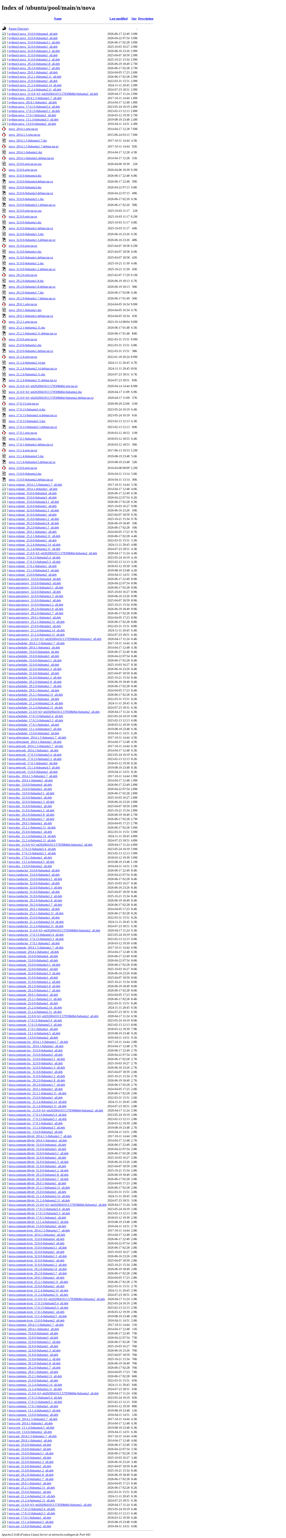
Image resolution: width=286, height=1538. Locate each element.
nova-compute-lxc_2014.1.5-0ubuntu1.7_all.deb (38, 1042)
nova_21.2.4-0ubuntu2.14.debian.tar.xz (33, 368)
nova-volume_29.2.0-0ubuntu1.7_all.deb (34, 527)
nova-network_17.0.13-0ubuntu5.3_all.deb (35, 759)
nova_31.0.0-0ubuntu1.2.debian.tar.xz (32, 269)
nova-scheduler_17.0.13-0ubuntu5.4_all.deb (36, 716)
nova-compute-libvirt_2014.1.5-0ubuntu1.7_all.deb (40, 1136)
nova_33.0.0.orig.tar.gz (23, 169)
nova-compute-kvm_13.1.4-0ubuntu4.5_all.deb (38, 1316)
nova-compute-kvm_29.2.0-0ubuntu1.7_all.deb (38, 1273)
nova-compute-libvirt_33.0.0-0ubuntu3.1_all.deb (38, 1153)
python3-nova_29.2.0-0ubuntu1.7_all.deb (34, 68)
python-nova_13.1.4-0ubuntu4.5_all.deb (33, 119)
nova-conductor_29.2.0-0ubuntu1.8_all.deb (35, 900)
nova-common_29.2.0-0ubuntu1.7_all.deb (35, 1367)
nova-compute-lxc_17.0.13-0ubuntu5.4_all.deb (38, 1114)
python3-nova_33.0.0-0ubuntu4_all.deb (33, 33)
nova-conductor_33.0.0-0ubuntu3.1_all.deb (35, 879)
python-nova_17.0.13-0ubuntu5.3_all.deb (34, 111)
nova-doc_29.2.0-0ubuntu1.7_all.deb (31, 819)
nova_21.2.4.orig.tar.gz (23, 356)
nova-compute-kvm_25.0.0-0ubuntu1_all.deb (36, 1286)
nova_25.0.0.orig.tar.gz (23, 339)
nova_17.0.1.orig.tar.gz (23, 432)
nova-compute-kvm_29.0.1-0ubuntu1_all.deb (36, 1277)
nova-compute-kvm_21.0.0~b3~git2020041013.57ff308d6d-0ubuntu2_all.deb (57, 1299)
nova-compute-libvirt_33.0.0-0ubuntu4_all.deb (37, 1144)
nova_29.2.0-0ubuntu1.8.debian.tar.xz (32, 286)
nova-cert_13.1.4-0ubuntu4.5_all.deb (31, 1427)
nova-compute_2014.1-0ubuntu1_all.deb (34, 952)
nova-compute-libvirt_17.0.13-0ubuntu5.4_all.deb (39, 1209)
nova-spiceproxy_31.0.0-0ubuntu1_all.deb (35, 600)
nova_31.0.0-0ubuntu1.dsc (25, 251)
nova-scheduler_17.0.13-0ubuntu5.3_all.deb (36, 720)
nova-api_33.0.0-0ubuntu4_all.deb (30, 1444)
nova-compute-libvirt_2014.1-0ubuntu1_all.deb (38, 1140)
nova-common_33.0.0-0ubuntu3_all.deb (33, 1337)
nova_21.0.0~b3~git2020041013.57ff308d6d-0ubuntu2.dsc (45, 392)
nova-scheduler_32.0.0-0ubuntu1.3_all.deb (35, 669)
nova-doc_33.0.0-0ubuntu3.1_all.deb (31, 793)
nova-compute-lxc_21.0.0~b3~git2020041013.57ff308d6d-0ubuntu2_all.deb (56, 1110)
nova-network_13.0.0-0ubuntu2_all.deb (33, 771)
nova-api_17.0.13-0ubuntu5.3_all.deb (32, 1513)
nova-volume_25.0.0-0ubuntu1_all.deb (33, 540)
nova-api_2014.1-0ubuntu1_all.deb (30, 1440)
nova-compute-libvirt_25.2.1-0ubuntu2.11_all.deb (39, 1187)
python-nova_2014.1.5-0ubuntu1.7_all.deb (35, 98)
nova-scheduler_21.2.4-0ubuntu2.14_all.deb (36, 703)
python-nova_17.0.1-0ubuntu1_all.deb (32, 115)
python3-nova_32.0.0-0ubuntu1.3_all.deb (34, 51)
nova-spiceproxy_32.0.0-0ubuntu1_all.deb (35, 591)
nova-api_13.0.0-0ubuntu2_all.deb (30, 1526)
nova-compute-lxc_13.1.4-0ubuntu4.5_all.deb (37, 1127)
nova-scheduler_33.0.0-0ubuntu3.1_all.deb (35, 660)
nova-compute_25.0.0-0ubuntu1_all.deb (33, 1003)
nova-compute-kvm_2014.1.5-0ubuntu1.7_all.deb (39, 1230)
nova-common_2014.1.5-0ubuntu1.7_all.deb (36, 1324)
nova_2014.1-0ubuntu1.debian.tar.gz (31, 158)
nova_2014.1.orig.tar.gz (23, 129)
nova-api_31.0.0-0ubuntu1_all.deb (30, 1466)
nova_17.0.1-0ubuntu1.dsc (25, 438)
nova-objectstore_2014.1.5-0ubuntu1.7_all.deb (37, 737)
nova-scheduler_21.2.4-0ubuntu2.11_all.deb (36, 707)
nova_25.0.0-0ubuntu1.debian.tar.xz (31, 351)
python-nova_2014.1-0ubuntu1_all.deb (33, 102)
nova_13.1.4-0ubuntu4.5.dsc (26, 456)
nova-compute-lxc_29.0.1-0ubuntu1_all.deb (36, 1089)
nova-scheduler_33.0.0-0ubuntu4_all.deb (34, 651)
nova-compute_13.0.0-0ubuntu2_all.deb (33, 1037)
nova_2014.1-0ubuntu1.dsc (25, 152)
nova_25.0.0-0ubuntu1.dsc (25, 345)
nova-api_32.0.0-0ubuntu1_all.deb (30, 1457)
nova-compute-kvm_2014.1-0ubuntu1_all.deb (37, 1234)
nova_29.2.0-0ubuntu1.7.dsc (26, 292)
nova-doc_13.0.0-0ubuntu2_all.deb (30, 866)
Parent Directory (19, 28)
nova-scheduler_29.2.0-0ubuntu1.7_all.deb (35, 686)
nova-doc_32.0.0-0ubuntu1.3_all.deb (31, 801)
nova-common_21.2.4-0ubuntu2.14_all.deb (35, 1384)
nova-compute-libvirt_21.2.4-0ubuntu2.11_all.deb (39, 1200)
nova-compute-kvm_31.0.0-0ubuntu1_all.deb (36, 1260)
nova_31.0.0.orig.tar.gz (23, 245)
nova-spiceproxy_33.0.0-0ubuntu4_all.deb (35, 579)
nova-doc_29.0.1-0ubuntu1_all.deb (30, 823)
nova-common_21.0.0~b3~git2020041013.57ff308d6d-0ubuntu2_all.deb (54, 1393)
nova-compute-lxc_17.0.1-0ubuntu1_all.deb (36, 1123)
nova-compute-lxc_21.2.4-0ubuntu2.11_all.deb (37, 1106)
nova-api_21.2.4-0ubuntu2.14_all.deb (32, 1496)
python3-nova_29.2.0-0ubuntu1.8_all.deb (34, 63)
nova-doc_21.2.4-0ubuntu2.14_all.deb (32, 836)
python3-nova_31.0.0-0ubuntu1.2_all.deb (34, 59)
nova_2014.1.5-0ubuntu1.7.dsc (28, 140)
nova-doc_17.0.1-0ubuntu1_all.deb (30, 857)
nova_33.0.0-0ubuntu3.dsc (25, 187)
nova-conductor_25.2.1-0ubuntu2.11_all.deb (36, 913)
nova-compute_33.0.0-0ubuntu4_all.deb (33, 956)
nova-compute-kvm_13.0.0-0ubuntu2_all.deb (36, 1320)
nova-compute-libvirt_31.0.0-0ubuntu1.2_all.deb (38, 1170)
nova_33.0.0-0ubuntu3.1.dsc (26, 199)
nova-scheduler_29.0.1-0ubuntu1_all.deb (34, 690)
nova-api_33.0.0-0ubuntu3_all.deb (30, 1449)
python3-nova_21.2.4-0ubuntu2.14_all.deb (35, 85)
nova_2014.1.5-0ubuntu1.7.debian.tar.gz (34, 146)
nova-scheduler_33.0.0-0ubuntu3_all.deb (34, 656)
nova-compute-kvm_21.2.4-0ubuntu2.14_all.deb (38, 1290)
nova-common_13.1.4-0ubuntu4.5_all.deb (35, 1410)
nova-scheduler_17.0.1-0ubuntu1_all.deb (34, 724)
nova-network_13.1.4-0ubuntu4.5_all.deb (34, 767)
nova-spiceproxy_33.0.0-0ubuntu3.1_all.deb (36, 587)
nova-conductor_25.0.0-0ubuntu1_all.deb (34, 917)
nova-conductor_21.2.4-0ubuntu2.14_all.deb (36, 922)
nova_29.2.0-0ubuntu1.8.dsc (26, 281)
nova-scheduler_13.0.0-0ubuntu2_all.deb (34, 733)
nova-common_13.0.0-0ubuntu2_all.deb (33, 1414)
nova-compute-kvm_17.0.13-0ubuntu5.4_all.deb (38, 1303)
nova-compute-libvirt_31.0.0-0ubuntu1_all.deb (37, 1166)
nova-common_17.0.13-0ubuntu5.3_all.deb (35, 1402)
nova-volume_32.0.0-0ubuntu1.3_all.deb (34, 510)
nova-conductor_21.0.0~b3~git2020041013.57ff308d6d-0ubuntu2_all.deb (54, 930)
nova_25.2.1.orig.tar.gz (23, 321)
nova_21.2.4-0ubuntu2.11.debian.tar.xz (33, 380)
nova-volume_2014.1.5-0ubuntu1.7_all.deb (35, 484)
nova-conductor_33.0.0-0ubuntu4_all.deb (34, 870)
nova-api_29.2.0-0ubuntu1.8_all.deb (31, 1474)
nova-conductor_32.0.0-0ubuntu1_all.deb (34, 883)
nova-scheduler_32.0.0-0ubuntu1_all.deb (34, 664)
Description (145, 18)
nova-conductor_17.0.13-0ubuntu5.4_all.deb (36, 934)
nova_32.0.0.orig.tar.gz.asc (25, 210)
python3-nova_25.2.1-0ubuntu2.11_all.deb (35, 76)
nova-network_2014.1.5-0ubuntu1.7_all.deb (36, 746)
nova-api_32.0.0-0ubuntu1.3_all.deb (31, 1462)
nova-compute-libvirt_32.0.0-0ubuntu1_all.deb (37, 1157)
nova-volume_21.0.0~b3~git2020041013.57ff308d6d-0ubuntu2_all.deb (53, 553)
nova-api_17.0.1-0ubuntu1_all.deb (30, 1517)
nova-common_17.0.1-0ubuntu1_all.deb (33, 1406)
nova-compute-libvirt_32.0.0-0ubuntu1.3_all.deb (38, 1162)
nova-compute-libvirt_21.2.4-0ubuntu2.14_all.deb (39, 1196)
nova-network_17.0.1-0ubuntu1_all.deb (33, 763)
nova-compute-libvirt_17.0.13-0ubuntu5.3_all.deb (39, 1213)
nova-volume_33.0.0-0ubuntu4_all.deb (33, 493)
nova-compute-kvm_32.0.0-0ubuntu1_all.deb (36, 1252)
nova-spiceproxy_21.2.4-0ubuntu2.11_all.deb (37, 634)
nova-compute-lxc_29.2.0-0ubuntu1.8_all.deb (37, 1080)
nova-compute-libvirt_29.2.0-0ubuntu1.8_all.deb (38, 1174)
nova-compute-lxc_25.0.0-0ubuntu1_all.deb (36, 1097)
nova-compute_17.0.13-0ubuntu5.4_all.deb (35, 1020)
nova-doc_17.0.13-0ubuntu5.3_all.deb (32, 853)
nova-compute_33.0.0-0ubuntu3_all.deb (33, 960)
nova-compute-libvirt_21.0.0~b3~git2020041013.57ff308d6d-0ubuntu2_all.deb (58, 1204)
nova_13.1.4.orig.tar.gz (23, 450)
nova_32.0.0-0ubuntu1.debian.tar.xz (31, 228)
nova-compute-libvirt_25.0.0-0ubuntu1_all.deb (37, 1192)
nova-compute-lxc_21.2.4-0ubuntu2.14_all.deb (38, 1102)
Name (58, 18)
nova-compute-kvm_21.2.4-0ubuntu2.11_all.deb (38, 1294)
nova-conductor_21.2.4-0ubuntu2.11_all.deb (36, 926)
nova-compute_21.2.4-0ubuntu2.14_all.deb (35, 1007)
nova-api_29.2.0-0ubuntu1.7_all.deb (31, 1479)
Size (134, 18)
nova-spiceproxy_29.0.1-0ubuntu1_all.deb (35, 617)
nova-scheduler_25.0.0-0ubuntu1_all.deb (34, 699)
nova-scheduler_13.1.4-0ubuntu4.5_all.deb (35, 729)
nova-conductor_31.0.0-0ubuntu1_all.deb (34, 891)
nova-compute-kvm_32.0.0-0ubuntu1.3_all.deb (38, 1256)
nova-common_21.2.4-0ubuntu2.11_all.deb (35, 1389)
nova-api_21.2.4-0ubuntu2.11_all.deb (32, 1500)
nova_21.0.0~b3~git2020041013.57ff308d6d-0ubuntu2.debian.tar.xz (51, 397)
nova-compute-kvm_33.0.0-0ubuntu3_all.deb (36, 1243)
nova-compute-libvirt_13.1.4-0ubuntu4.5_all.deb (38, 1222)
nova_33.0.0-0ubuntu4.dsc (25, 175)
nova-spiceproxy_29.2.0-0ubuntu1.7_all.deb (36, 613)
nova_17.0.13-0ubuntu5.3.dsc (27, 421)
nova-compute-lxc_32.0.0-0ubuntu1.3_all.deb (37, 1067)
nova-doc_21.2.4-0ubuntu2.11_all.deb (32, 840)
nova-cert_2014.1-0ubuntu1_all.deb (31, 1423)
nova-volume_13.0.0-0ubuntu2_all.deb (33, 574)
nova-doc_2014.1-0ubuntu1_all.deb (31, 780)
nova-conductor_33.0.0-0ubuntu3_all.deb (34, 874)
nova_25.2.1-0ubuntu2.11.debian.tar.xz (33, 333)
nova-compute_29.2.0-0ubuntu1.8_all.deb (34, 986)
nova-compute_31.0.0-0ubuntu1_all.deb (33, 977)
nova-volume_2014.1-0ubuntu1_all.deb (33, 489)
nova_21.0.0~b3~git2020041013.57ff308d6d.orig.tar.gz (43, 386)
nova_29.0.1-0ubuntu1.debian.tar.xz (31, 316)
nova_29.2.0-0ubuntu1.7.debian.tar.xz (32, 298)
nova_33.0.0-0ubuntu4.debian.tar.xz (31, 181)
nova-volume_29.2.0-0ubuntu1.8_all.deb (34, 523)
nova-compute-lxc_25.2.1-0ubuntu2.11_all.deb (37, 1093)
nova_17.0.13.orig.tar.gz (24, 403)
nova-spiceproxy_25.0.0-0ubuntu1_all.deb (35, 626)
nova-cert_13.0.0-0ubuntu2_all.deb (30, 1432)
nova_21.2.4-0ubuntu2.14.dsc (27, 362)
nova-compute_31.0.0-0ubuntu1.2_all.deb (34, 982)
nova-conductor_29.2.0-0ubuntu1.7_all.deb (35, 904)
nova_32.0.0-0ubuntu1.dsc (25, 222)
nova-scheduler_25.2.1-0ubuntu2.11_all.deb (36, 694)
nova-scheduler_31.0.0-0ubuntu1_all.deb (34, 673)
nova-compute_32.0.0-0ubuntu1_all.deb (33, 969)
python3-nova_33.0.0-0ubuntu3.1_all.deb (34, 42)
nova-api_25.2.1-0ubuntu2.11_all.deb (32, 1487)
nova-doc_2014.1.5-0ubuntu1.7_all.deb (33, 776)
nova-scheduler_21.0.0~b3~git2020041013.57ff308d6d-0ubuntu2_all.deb (54, 711)
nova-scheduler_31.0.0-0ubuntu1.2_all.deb (35, 677)
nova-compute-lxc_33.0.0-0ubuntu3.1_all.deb (37, 1059)
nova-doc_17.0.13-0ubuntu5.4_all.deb (32, 849)
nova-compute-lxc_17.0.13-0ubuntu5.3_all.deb (38, 1119)
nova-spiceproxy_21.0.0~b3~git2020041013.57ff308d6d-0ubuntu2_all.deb (55, 639)
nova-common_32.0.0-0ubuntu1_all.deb (33, 1346)
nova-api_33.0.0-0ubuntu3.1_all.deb (31, 1453)
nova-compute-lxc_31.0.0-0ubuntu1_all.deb (36, 1072)
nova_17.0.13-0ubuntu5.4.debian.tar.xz (33, 415)
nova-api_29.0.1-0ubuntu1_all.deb (30, 1483)
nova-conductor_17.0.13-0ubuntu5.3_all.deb (36, 939)
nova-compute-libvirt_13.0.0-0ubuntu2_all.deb (37, 1226)
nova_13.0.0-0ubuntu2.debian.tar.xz (31, 479)
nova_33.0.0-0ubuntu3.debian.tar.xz (31, 193)
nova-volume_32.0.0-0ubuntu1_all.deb (33, 506)
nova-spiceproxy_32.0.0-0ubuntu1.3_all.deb (36, 596)
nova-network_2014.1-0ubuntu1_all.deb (33, 750)
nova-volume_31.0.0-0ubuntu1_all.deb (33, 514)
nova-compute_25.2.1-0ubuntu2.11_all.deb (35, 999)
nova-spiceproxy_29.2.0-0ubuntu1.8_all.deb (36, 609)
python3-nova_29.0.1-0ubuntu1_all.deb (33, 72)
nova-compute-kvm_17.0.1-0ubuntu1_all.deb (36, 1312)
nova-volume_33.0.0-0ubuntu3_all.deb (33, 497)
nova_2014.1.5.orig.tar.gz (24, 134)
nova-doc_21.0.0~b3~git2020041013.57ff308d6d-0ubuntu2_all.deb (50, 844)
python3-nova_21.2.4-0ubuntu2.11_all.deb (35, 89)
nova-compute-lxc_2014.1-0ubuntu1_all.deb (36, 1046)
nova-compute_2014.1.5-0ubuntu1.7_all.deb (36, 947)
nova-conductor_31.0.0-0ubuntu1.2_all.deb (35, 896)
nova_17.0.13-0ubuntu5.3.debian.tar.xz (33, 427)
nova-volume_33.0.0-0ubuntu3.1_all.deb (34, 501)
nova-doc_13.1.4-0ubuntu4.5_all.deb (31, 861)
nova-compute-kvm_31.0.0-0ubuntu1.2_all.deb (38, 1264)
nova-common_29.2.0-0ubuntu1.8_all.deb (35, 1363)
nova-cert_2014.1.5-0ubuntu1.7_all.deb (33, 1419)
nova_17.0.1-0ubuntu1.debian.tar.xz (31, 444)
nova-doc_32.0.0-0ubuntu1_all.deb (30, 797)
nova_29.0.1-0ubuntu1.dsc (25, 310)
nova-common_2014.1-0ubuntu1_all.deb (34, 1329)
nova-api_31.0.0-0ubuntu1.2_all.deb (31, 1470)
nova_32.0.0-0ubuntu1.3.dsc (26, 234)
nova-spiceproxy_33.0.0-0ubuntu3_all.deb (35, 583)
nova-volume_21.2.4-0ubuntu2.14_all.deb (35, 544)
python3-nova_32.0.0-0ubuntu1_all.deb (33, 46)
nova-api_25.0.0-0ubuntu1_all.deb (30, 1492)
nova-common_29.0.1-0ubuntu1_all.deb (33, 1372)
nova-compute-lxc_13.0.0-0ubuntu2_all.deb (36, 1132)
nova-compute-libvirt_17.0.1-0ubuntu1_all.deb (37, 1217)
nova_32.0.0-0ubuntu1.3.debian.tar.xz (32, 240)
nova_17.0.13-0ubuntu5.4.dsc (27, 409)
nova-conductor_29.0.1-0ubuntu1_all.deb (34, 909)
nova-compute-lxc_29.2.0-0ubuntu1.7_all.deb (37, 1084)
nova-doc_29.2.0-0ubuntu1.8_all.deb (31, 814)
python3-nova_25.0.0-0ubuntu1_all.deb (33, 81)
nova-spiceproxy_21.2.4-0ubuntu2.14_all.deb (37, 630)
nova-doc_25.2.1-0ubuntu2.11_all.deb (32, 827)
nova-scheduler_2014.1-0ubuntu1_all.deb (34, 647)
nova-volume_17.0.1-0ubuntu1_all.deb (33, 566)
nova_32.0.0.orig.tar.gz (23, 216)
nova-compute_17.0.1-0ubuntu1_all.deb (33, 1029)
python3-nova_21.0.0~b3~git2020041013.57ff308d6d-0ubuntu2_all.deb (53, 93)
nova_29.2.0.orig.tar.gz (23, 275)
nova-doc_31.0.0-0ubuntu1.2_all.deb (31, 810)
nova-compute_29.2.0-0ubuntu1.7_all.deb (34, 990)
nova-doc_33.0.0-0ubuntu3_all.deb (30, 789)
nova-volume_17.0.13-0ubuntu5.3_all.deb (35, 561)
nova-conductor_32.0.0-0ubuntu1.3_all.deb (35, 887)
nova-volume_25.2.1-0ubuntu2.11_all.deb (34, 536)
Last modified (119, 18)
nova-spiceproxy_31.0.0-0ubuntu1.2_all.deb (36, 604)
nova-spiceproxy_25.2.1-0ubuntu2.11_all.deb (37, 621)
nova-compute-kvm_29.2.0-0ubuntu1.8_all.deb (38, 1269)
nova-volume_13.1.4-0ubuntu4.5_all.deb (34, 570)
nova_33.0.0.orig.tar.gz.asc (25, 164)
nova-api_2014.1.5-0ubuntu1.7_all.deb (33, 1436)
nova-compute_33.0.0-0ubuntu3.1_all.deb (34, 964)
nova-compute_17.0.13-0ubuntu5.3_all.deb (35, 1024)
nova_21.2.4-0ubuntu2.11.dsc (27, 374)
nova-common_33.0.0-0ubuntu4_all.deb (33, 1333)
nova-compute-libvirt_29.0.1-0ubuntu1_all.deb (37, 1183)
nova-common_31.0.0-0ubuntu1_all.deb (33, 1354)
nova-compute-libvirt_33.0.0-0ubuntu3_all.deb (37, 1149)
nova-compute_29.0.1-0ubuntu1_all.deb (33, 994)
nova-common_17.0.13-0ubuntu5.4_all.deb (35, 1397)
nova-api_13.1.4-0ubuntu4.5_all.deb (31, 1522)
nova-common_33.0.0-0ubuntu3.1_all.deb (35, 1342)
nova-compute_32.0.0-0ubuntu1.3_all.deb (34, 973)
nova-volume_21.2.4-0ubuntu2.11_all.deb (34, 549)
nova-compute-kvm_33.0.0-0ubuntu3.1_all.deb (38, 1247)
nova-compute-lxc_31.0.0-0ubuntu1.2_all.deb (37, 1076)
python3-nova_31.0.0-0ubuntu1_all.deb (33, 55)
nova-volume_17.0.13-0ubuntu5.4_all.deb (35, 557)
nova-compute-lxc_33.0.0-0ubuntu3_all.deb (36, 1054)
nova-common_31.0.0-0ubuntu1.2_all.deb (35, 1359)
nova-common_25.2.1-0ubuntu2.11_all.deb (35, 1376)
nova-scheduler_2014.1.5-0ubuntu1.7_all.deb (37, 643)
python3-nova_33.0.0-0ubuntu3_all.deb (33, 38)
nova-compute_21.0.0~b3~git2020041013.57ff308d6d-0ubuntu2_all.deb (53, 1016)
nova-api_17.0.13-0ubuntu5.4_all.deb (32, 1509)
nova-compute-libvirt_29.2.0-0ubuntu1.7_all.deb (38, 1179)
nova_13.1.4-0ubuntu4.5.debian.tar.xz (32, 462)
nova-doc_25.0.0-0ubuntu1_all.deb (30, 831)
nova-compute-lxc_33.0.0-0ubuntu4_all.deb (36, 1050)
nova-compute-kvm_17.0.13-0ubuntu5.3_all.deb (38, 1307)
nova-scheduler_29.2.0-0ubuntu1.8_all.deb (35, 681)
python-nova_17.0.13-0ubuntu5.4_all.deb (34, 106)
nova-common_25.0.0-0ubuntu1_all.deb (33, 1380)
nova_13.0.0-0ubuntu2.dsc (25, 473)
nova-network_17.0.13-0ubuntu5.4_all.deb (35, 754)
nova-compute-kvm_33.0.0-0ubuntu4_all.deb (36, 1239)
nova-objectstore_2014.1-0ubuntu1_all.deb (35, 741)
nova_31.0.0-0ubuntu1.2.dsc (26, 263)
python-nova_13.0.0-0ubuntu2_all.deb (32, 123)
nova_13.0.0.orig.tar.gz (23, 468)
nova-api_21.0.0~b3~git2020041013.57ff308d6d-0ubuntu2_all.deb (50, 1504)
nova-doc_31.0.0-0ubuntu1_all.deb (30, 806)
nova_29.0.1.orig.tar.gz (23, 304)
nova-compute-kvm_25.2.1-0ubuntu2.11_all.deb (38, 1282)
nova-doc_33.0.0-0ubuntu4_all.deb (30, 784)
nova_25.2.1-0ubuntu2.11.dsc (27, 327)
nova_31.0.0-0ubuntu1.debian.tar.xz (31, 257)
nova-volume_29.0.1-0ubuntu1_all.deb (33, 531)
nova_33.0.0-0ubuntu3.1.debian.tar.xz (32, 205)
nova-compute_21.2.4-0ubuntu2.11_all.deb (35, 1012)
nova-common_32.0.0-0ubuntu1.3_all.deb (35, 1350)
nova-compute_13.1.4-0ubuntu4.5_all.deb (34, 1033)
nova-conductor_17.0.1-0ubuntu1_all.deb (34, 943)
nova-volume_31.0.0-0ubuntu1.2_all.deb (34, 519)
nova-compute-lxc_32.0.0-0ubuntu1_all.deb (36, 1063)
